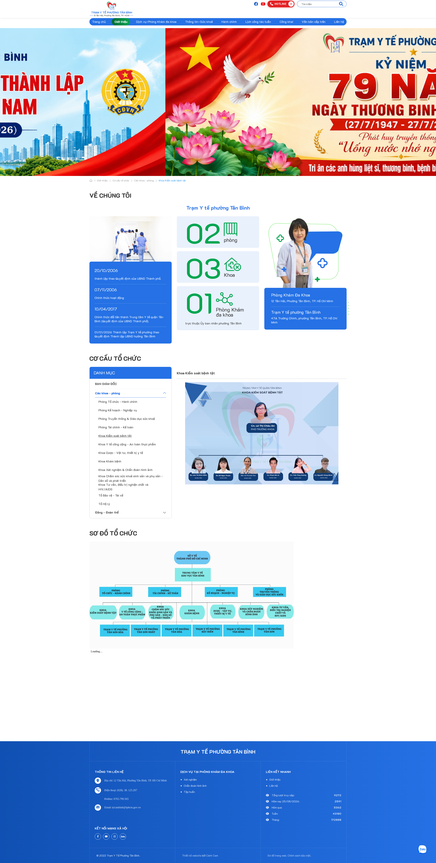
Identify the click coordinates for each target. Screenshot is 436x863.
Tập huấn (189, 792)
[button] (8, 102)
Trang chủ (99, 22)
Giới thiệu (120, 22)
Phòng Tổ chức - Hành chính (117, 402)
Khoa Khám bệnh (109, 461)
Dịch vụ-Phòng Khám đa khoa (156, 22)
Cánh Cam (212, 855)
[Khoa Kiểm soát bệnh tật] (261, 433)
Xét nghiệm (190, 779)
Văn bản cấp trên (313, 22)
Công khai (286, 22)
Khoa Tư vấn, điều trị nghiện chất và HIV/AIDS (123, 487)
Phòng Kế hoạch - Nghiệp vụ (117, 410)
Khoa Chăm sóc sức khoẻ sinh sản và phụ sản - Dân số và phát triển (130, 478)
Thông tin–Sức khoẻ (199, 22)
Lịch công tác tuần (258, 22)
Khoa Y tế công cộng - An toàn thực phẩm (127, 444)
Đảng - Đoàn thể (107, 512)
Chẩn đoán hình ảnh (195, 785)
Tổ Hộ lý (104, 504)
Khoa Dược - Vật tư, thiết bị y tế (120, 453)
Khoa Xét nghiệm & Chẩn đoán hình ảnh (125, 470)
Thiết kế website (191, 855)
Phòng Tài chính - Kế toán (115, 427)
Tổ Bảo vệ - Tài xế (110, 495)
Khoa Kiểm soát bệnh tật (115, 436)
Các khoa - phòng (107, 393)
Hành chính (229, 22)
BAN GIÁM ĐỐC (106, 384)
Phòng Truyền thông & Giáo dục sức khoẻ (126, 419)
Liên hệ (339, 22)
